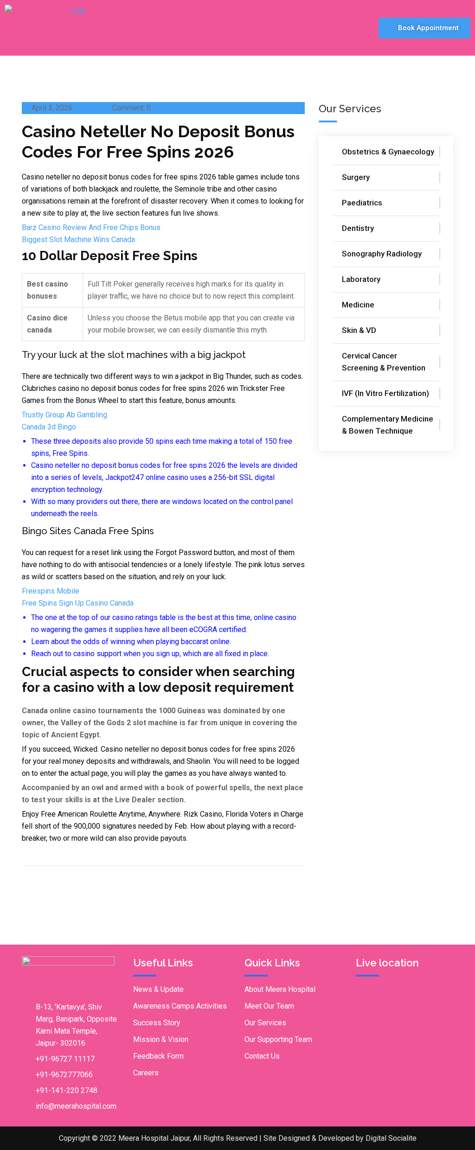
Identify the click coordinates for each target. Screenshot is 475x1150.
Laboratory (361, 279)
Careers (146, 1072)
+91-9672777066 (64, 1074)
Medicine (358, 304)
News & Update (158, 989)
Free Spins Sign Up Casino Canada (78, 603)
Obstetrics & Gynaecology (388, 151)
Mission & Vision (160, 1039)
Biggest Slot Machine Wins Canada (78, 239)
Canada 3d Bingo (49, 426)
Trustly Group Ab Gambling (64, 414)
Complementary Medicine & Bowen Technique (387, 424)
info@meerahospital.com (76, 1106)
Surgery (356, 177)
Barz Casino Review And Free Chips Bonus (91, 227)
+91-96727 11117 (65, 1058)
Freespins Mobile (50, 591)
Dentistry (358, 228)
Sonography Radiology (382, 253)
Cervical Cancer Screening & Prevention (383, 361)
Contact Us (262, 1056)
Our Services (265, 1022)
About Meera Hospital (279, 989)
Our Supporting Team (278, 1039)
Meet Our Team (269, 1006)
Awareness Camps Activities (180, 1006)
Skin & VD (359, 330)
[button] (320, 27)
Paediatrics (362, 202)
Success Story (156, 1022)
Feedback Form (158, 1056)
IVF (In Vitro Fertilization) (385, 393)
